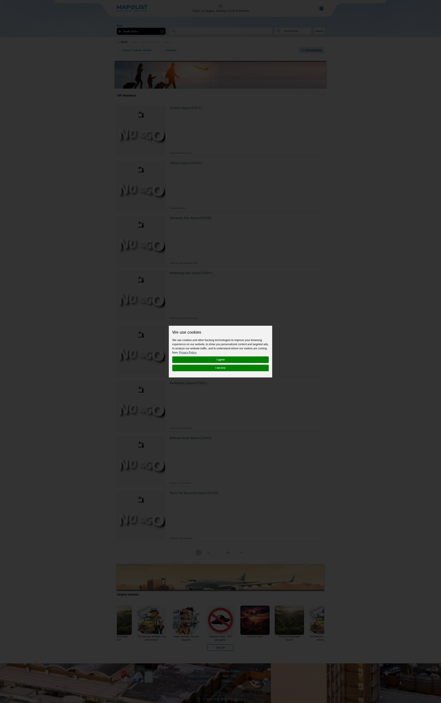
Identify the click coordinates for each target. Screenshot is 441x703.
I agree (220, 359)
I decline (220, 367)
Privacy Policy (187, 352)
